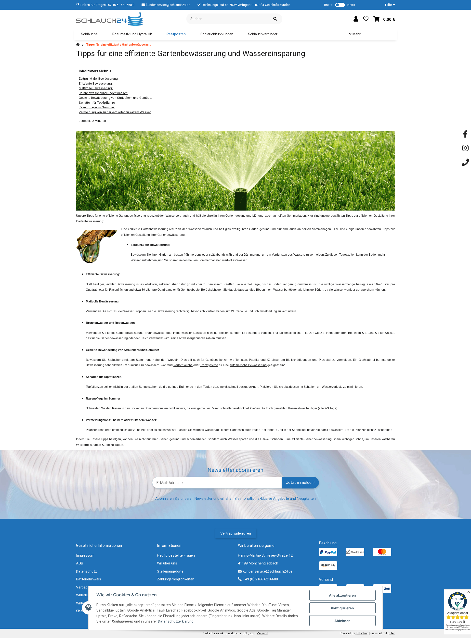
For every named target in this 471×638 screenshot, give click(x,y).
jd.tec (391, 633)
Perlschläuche (183, 365)
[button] (388, 4)
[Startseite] (77, 44)
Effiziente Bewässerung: (96, 83)
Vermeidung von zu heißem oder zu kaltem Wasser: (115, 112)
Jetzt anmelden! (300, 482)
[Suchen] (275, 19)
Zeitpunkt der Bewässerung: (98, 78)
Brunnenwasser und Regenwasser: (103, 93)
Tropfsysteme (209, 365)
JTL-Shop (361, 633)
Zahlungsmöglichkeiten (175, 579)
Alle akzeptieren (342, 595)
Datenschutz (86, 571)
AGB (79, 563)
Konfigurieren (342, 608)
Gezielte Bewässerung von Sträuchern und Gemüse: (115, 98)
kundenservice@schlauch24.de (168, 5)
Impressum (85, 555)
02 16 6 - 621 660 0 (121, 5)
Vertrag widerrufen (235, 533)
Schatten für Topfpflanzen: (98, 102)
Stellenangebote (170, 571)
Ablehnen (342, 621)
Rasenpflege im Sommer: (97, 107)
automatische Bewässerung (248, 365)
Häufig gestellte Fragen (176, 555)
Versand (262, 633)
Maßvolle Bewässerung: (96, 88)
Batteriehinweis (88, 579)
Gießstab (365, 360)
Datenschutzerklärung (176, 621)
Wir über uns (167, 563)
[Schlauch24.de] (109, 18)
